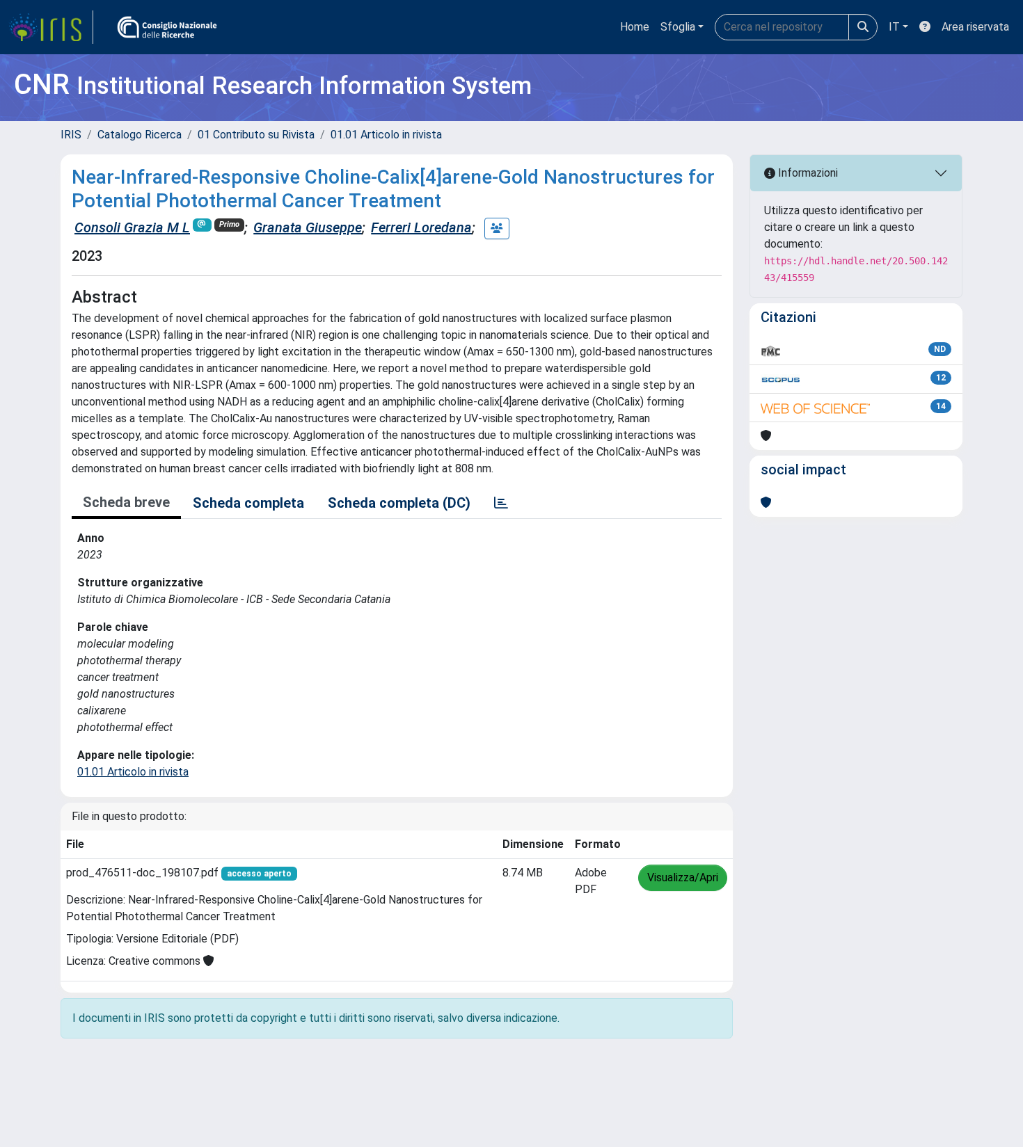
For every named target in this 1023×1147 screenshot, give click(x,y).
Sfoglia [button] (677, 26)
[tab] (501, 503)
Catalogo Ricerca (139, 134)
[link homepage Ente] (167, 27)
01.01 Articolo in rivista (386, 134)
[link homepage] (50, 27)
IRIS (71, 134)
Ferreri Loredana (421, 227)
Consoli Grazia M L (132, 227)
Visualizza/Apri (682, 877)
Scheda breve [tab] (126, 502)
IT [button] (894, 26)
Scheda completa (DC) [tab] (399, 503)
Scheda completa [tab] (248, 503)
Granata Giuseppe (307, 227)
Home (634, 26)
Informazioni (806, 172)
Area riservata (975, 26)
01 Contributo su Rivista (256, 134)
